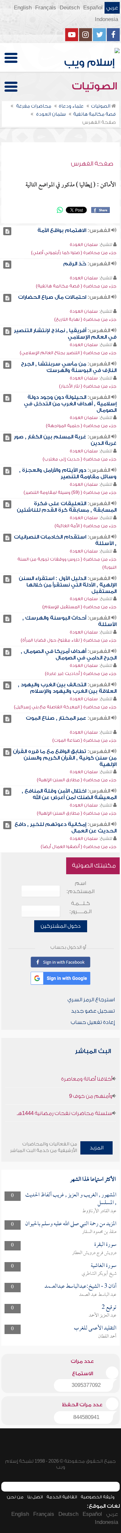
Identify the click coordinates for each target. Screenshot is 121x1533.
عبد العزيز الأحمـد (102, 1315)
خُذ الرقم (74, 264)
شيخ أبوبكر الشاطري (99, 1274)
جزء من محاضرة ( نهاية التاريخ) (85, 319)
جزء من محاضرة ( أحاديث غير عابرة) (80, 673)
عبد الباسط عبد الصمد (97, 1295)
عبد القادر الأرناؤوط (99, 1211)
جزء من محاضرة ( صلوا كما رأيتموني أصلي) (73, 252)
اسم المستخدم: (80, 887)
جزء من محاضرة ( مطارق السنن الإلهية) (76, 779)
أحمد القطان (107, 1336)
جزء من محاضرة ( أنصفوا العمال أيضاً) (78, 846)
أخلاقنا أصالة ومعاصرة (86, 1079)
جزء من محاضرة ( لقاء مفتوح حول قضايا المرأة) (68, 640)
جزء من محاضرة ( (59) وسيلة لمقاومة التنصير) (70, 492)
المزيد (97, 1148)
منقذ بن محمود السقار (99, 1232)
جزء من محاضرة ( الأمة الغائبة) (85, 525)
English (23, 8)
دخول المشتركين (61, 926)
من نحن (15, 1496)
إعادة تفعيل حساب (93, 1022)
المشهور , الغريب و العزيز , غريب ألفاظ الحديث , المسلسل (70, 1199)
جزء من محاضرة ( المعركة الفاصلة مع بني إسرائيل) (65, 706)
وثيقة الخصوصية (98, 1496)
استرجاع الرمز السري (91, 1000)
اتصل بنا (35, 1496)
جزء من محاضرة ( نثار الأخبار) (87, 386)
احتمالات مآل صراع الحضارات (52, 297)
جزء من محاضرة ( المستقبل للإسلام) (79, 606)
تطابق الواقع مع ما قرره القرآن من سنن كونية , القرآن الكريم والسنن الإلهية (64, 758)
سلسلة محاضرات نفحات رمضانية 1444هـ (64, 1113)
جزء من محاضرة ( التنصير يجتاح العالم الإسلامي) (68, 352)
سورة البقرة (105, 1244)
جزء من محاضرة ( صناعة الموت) (84, 740)
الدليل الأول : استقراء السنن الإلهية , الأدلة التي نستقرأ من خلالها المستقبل (67, 584)
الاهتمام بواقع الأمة (61, 230)
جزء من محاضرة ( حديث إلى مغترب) (79, 459)
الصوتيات (96, 86)
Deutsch (70, 8)
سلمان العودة (84, 244)
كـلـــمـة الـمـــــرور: (80, 907)
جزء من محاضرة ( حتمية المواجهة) (81, 425)
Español (93, 8)
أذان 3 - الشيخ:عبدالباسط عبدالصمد (80, 1286)
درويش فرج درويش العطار (94, 1253)
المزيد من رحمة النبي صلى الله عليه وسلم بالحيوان (70, 1224)
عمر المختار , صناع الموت (56, 718)
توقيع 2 (109, 1307)
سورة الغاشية (103, 1266)
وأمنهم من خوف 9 (90, 1096)
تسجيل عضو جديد (93, 1011)
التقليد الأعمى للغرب (95, 1328)
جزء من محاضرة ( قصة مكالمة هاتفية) (76, 286)
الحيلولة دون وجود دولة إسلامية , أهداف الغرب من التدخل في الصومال (70, 403)
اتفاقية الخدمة (61, 1496)
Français (45, 8)
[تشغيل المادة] (7, 231)
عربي (112, 8)
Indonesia (106, 19)
